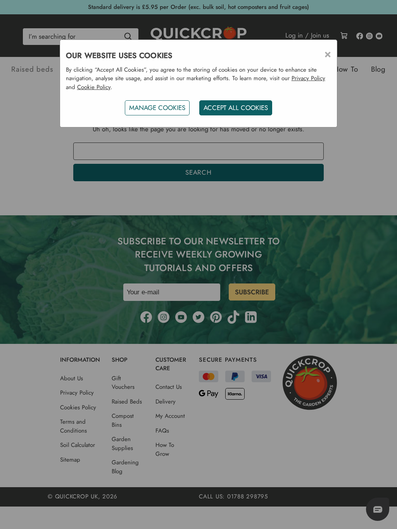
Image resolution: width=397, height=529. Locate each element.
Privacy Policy (308, 78)
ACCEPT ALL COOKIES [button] (236, 107)
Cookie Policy (93, 87)
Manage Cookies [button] (157, 107)
